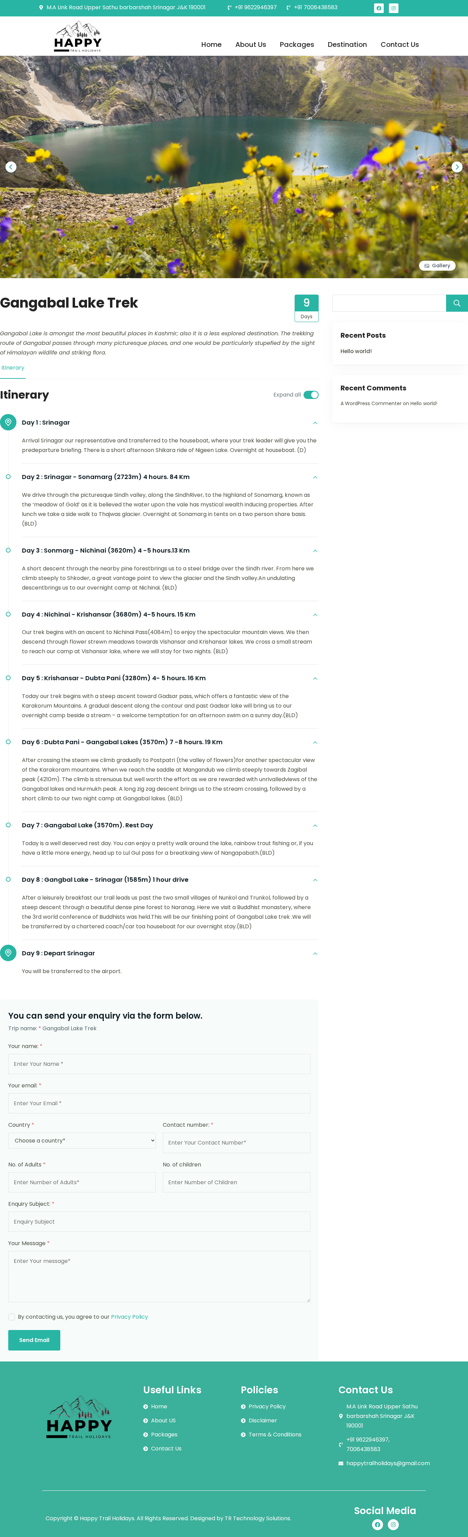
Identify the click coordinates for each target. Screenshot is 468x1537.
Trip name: (24, 1028)
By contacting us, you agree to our (83, 1317)
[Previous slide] (10, 167)
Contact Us (400, 44)
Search (457, 303)
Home (211, 44)
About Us (250, 44)
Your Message (29, 1243)
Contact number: (188, 1125)
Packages (297, 44)
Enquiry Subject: (31, 1204)
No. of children (182, 1164)
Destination (347, 44)
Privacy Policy (129, 1317)
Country (21, 1125)
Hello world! (356, 351)
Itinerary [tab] (12, 368)
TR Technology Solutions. (258, 1518)
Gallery (441, 265)
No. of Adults (27, 1164)
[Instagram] (393, 8)
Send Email (34, 1340)
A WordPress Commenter (371, 403)
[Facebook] (379, 8)
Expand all (287, 395)
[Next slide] (457, 167)
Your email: (24, 1085)
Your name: (25, 1046)
